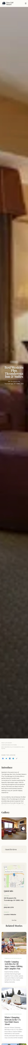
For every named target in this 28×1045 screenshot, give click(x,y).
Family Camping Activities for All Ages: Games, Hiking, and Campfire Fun (14, 965)
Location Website (10, 914)
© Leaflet (22, 886)
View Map (14, 920)
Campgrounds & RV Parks (9, 744)
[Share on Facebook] (2, 758)
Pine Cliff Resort (6, 742)
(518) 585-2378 (9, 907)
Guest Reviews (11, 849)
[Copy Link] (16, 758)
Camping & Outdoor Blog (13, 958)
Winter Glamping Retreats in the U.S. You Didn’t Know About (13, 1020)
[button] (14, 874)
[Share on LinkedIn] (9, 758)
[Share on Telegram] (13, 758)
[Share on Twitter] (6, 758)
